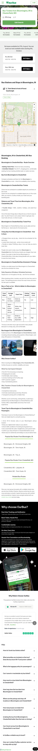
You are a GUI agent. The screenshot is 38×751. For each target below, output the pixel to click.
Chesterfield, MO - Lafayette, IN (14, 467)
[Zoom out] (34, 107)
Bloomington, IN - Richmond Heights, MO (17, 444)
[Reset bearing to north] (34, 110)
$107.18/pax (26, 58)
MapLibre (8, 145)
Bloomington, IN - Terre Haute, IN (14, 447)
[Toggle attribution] (34, 145)
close (35, 749)
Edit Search (19, 22)
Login (34, 2)
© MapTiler (15, 145)
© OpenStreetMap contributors (25, 145)
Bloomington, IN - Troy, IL (12, 455)
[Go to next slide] (35, 623)
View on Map (7, 97)
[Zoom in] (34, 104)
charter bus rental (6, 497)
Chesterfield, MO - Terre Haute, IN (15, 471)
